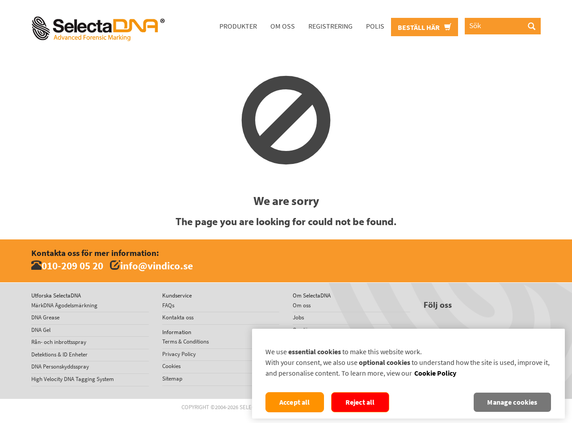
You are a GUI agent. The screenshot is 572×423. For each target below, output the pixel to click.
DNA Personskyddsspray (60, 366)
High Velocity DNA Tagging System (72, 379)
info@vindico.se (156, 265)
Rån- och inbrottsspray (58, 342)
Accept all (294, 402)
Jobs (298, 317)
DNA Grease (45, 317)
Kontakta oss (177, 317)
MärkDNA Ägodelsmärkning (64, 305)
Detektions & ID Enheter (59, 354)
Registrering (330, 26)
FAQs (168, 305)
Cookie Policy (435, 373)
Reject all (360, 402)
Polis (375, 26)
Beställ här (419, 27)
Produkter (238, 26)
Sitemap (172, 378)
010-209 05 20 (72, 265)
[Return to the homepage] (98, 11)
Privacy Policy (179, 354)
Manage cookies (512, 402)
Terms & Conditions (185, 341)
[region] (408, 374)
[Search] (531, 27)
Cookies (171, 366)
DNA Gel (40, 330)
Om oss (282, 26)
